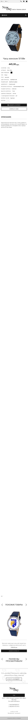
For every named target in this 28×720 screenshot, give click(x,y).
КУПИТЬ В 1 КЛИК (14, 109)
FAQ (14, 695)
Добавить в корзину (14, 105)
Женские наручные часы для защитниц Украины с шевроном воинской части (14, 644)
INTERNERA (18, 718)
